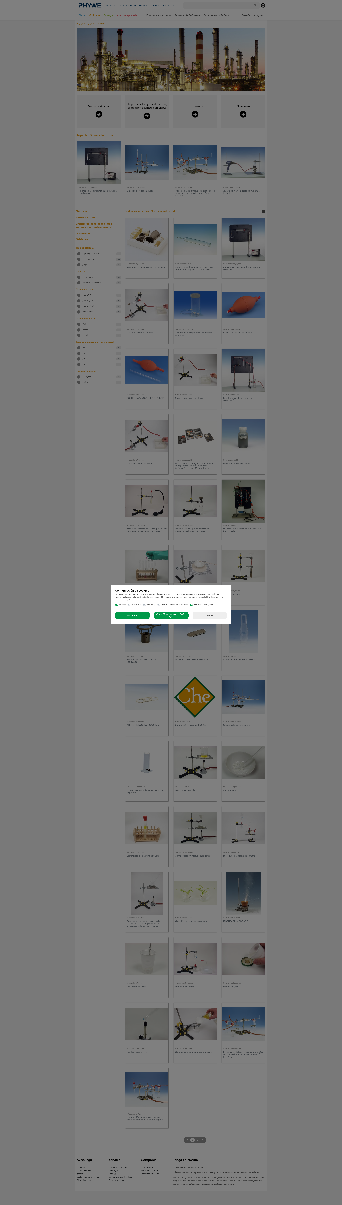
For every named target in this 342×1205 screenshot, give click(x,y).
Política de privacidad (213, 597)
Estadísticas (136, 605)
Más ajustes (208, 605)
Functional (198, 605)
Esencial (122, 605)
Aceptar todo (132, 615)
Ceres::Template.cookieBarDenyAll (171, 615)
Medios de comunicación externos (174, 605)
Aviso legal (125, 600)
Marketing (151, 605)
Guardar (210, 615)
